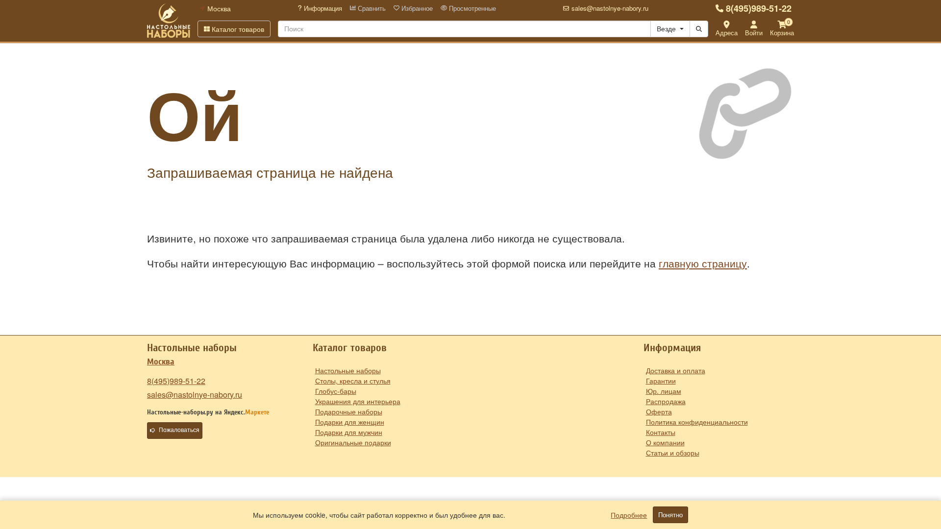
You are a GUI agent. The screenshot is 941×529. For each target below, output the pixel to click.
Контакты (660, 432)
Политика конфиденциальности (697, 422)
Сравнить (371, 8)
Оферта (659, 411)
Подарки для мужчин (348, 432)
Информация (322, 8)
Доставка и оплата (675, 370)
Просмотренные (471, 8)
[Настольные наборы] (168, 20)
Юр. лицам (663, 391)
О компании (665, 442)
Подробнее (629, 515)
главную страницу (703, 263)
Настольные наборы (348, 370)
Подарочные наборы (348, 411)
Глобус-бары (335, 391)
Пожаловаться (179, 430)
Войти (754, 32)
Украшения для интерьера (357, 401)
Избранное (416, 8)
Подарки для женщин (349, 422)
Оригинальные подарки (353, 442)
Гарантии (661, 380)
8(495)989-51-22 (759, 8)
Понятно (670, 514)
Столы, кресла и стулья (353, 380)
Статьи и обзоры (672, 452)
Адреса (727, 32)
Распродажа (666, 401)
